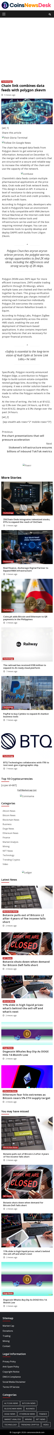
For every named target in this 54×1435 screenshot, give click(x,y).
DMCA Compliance (12, 1376)
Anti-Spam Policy (11, 1366)
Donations (8, 1330)
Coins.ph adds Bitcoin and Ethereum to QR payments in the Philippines (25, 618)
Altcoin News (9, 810)
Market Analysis (10, 842)
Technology (7, 82)
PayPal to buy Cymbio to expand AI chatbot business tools (26, 715)
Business (7, 824)
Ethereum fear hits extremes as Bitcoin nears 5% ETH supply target (26, 1096)
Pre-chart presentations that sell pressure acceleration (23, 435)
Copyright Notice (11, 1371)
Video (5, 864)
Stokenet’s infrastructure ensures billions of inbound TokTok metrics (29, 447)
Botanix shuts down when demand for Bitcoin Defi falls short (26, 963)
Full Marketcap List (27, 790)
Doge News (8, 828)
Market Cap (8, 1325)
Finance (6, 837)
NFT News (8, 850)
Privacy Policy (9, 1361)
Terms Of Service (11, 1387)
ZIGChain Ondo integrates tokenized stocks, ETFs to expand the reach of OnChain (26, 521)
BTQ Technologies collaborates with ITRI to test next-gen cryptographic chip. (26, 764)
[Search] (49, 14)
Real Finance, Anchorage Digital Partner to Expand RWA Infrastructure (25, 569)
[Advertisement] (27, 46)
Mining (6, 846)
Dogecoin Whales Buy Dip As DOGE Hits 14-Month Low (26, 1053)
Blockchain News (11, 819)
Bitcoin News (9, 815)
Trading (6, 1336)
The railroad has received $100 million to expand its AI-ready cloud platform (24, 666)
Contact (6, 1346)
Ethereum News (10, 833)
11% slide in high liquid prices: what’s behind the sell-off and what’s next (23, 1008)
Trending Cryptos (11, 859)
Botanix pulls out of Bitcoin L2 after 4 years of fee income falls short (24, 918)
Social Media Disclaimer (14, 1381)
